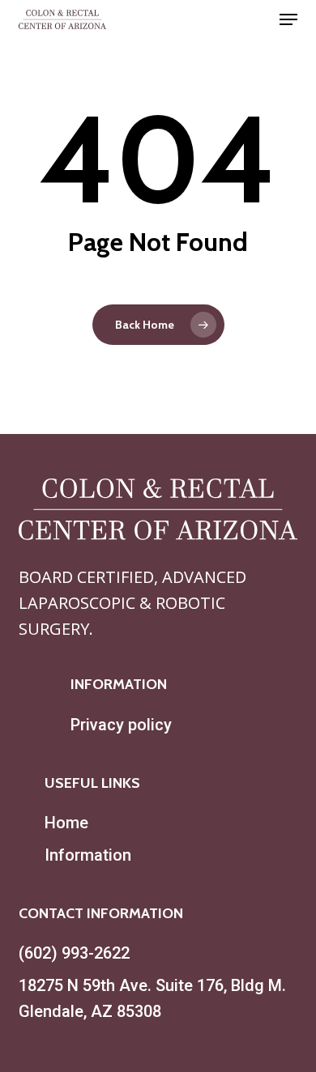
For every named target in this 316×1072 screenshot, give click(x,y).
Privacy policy (121, 724)
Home (66, 822)
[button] (288, 19)
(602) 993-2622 (74, 953)
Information (88, 855)
